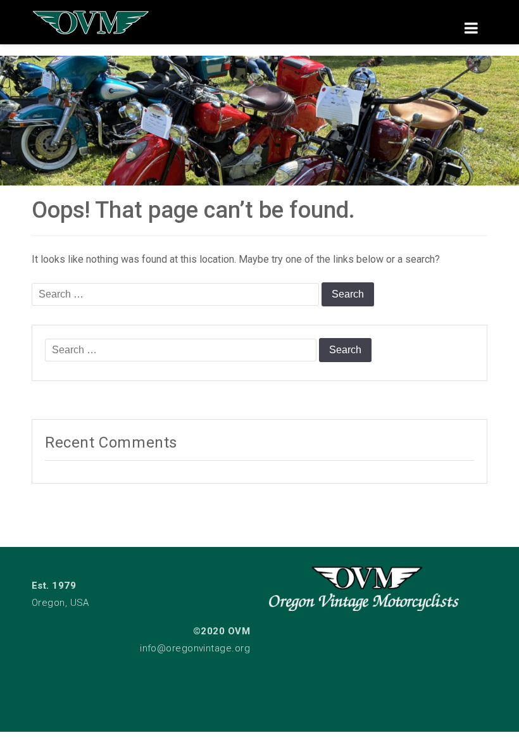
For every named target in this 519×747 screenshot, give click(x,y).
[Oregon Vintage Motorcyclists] (259, 120)
